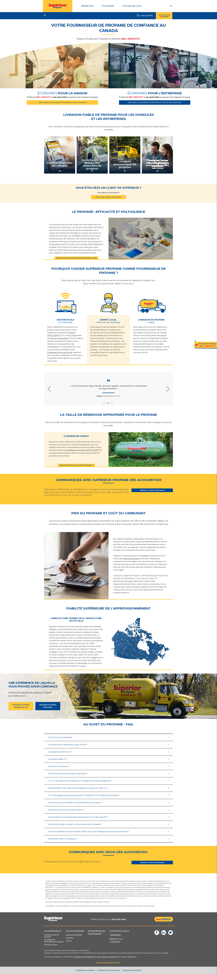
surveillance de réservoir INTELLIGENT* (84, 450)
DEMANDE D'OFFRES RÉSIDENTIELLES (20, 706)
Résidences (87, 6)
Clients (69, 941)
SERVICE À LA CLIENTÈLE (116, 940)
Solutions (70, 938)
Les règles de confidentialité (84, 957)
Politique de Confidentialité (108, 970)
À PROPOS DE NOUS (119, 931)
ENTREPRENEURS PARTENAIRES (96, 932)
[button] (45, 15)
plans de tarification (131, 558)
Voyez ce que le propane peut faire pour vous (76, 258)
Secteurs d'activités (74, 935)
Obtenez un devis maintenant (152, 490)
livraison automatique (59, 338)
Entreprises (108, 6)
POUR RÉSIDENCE (52, 931)
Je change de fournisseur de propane (53, 941)
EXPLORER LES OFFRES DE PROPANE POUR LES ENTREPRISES (155, 102)
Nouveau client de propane (51, 936)
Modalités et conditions (85, 970)
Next (168, 389)
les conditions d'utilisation (107, 957)
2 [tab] (109, 404)
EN (171, 6)
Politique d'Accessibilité (131, 970)
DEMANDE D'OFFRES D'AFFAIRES (47, 706)
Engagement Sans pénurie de (59, 352)
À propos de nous (132, 6)
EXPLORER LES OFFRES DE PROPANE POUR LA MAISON (62, 102)
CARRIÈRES (115, 935)
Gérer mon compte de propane (108, 197)
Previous (49, 389)
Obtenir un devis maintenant (152, 862)
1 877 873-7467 (118, 919)
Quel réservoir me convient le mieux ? (76, 465)
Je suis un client (50, 945)
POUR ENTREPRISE (75, 931)
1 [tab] (104, 404)
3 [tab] (113, 404)
